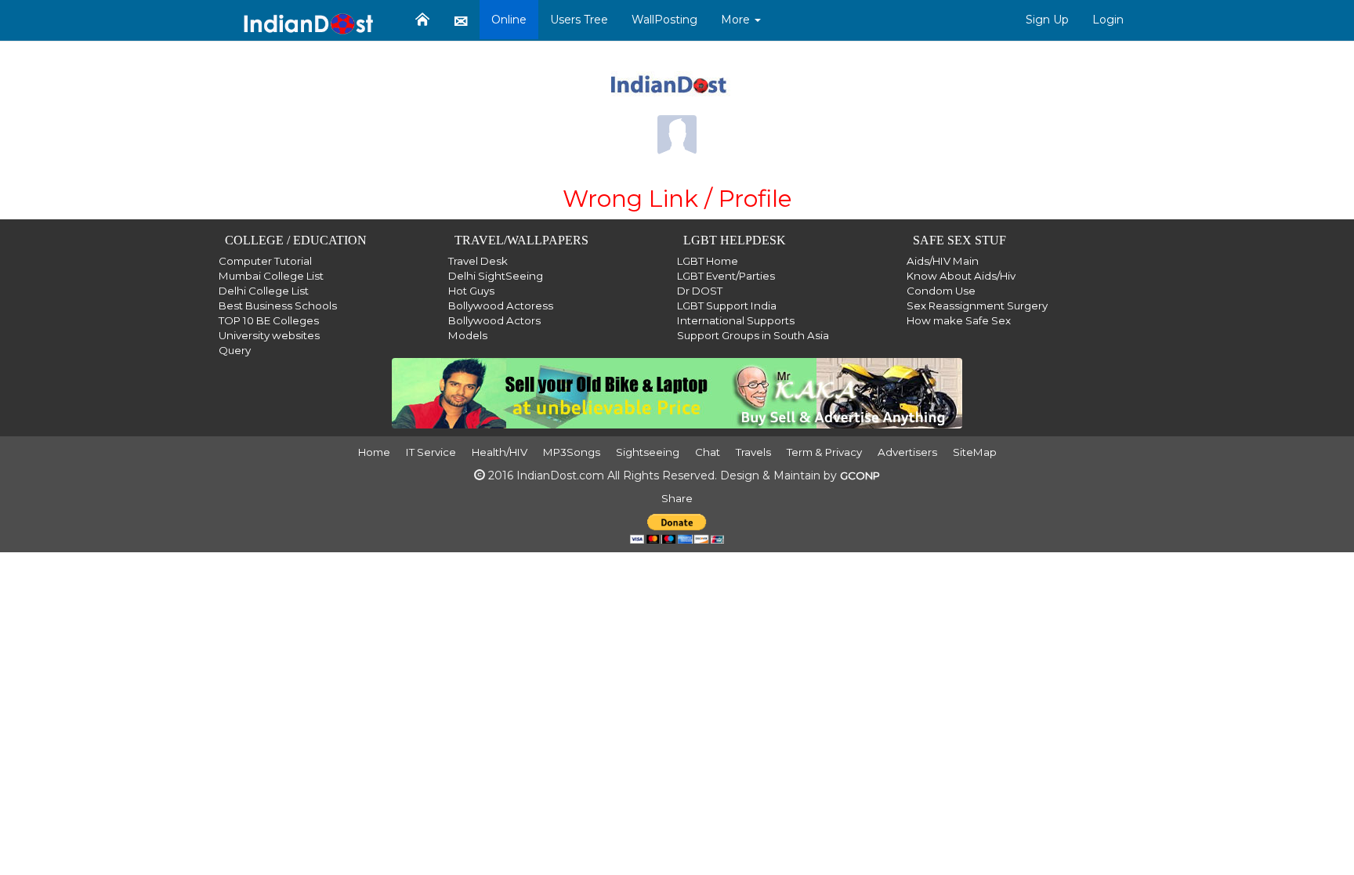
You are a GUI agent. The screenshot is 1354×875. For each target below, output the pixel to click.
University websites (269, 335)
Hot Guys (471, 290)
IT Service (431, 452)
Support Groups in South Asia (753, 335)
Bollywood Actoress (500, 305)
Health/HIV (499, 452)
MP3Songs (571, 452)
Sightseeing (647, 452)
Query (235, 350)
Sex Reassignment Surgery (977, 305)
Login (1108, 20)
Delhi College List (264, 290)
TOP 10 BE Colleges (269, 320)
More (737, 20)
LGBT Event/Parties (726, 275)
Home (374, 452)
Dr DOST (699, 290)
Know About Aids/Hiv (961, 275)
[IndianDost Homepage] (422, 19)
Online (509, 20)
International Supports (736, 320)
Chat (707, 452)
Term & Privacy (824, 452)
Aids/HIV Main (943, 261)
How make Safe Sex (959, 320)
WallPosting (664, 20)
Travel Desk (478, 261)
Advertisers (907, 452)
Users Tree (579, 20)
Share (677, 498)
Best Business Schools (278, 305)
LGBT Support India (727, 305)
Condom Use (941, 290)
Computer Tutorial (265, 261)
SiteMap (975, 452)
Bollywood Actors (494, 320)
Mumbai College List (271, 275)
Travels (753, 452)
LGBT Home (707, 261)
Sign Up (1047, 20)
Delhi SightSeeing (495, 275)
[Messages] (461, 20)
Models (467, 335)
